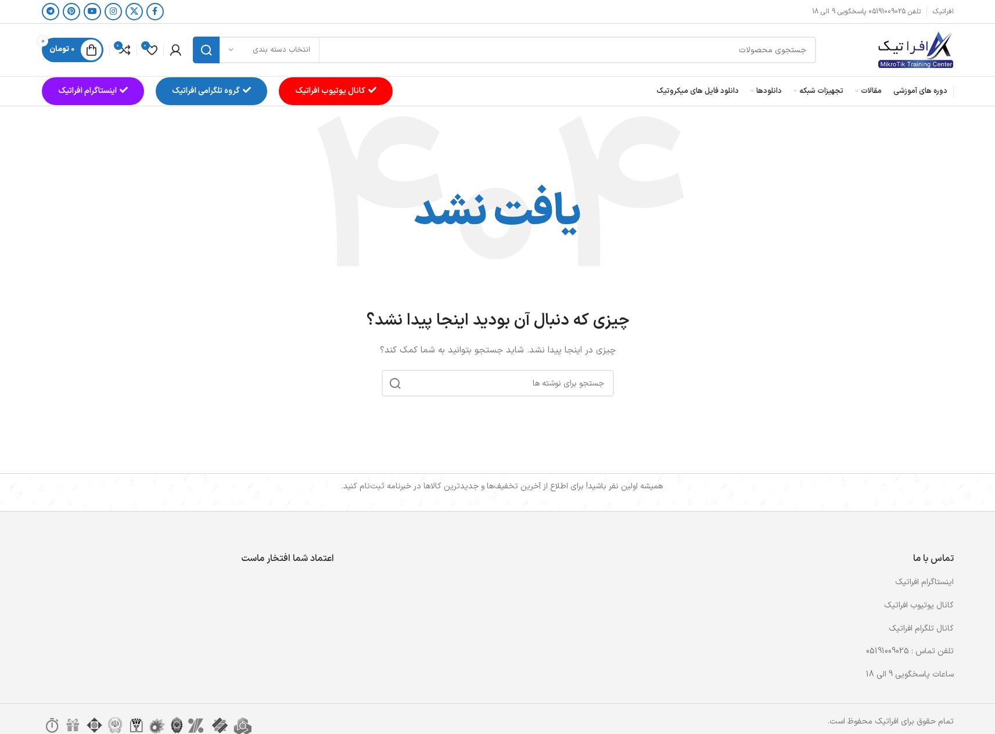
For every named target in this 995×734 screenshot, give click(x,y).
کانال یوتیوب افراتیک (330, 91)
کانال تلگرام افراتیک (921, 629)
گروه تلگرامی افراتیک (206, 91)
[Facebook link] (155, 11)
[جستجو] (206, 50)
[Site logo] (915, 50)
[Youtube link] (92, 11)
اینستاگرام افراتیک (87, 91)
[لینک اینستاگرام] (113, 11)
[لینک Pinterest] (71, 11)
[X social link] (134, 11)
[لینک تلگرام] (50, 11)
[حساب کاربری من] (175, 50)
